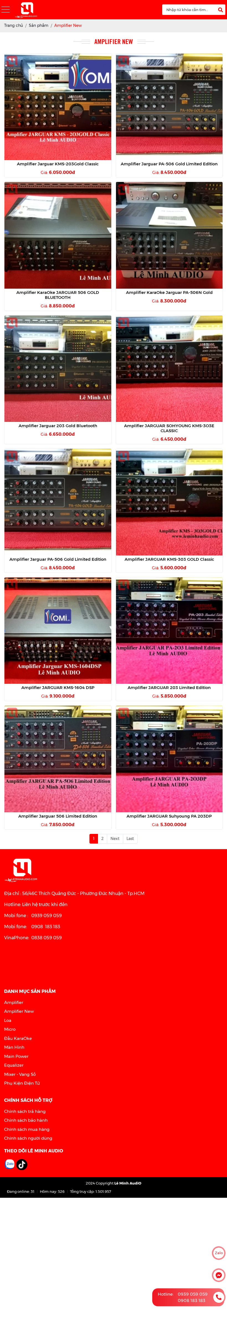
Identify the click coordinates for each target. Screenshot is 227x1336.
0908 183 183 (191, 1300)
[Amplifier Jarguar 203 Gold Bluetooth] (57, 368)
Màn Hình (14, 1047)
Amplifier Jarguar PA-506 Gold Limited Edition (169, 163)
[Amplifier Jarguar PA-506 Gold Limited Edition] (169, 107)
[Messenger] (218, 1275)
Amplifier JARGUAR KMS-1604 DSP (57, 687)
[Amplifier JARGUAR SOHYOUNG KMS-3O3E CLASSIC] (169, 368)
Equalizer (14, 1065)
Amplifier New (19, 1011)
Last (130, 838)
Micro (10, 1029)
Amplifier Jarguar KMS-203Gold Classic (58, 163)
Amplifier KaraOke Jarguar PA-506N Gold (169, 292)
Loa (7, 1020)
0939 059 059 (193, 1294)
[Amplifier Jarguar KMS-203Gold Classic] (57, 107)
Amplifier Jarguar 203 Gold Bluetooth (58, 425)
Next (115, 838)
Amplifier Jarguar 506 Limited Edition (57, 816)
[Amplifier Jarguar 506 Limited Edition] (57, 759)
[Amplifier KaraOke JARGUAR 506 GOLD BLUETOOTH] (57, 235)
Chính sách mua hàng (27, 1129)
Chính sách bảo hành (26, 1120)
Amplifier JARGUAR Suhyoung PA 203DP (169, 816)
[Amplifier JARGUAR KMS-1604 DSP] (57, 630)
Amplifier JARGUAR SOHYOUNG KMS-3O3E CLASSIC (169, 428)
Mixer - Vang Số (20, 1074)
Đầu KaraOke (18, 1038)
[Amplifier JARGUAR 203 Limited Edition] (169, 630)
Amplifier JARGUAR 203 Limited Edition (169, 687)
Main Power (16, 1056)
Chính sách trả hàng (25, 1111)
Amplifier (13, 1002)
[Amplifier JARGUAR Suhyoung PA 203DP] (169, 759)
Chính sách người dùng (28, 1138)
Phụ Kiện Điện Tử (22, 1083)
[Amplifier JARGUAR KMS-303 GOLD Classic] (169, 502)
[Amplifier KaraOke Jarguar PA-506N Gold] (169, 235)
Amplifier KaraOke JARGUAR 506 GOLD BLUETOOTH (57, 295)
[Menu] (5, 10)
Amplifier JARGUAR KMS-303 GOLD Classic (169, 559)
